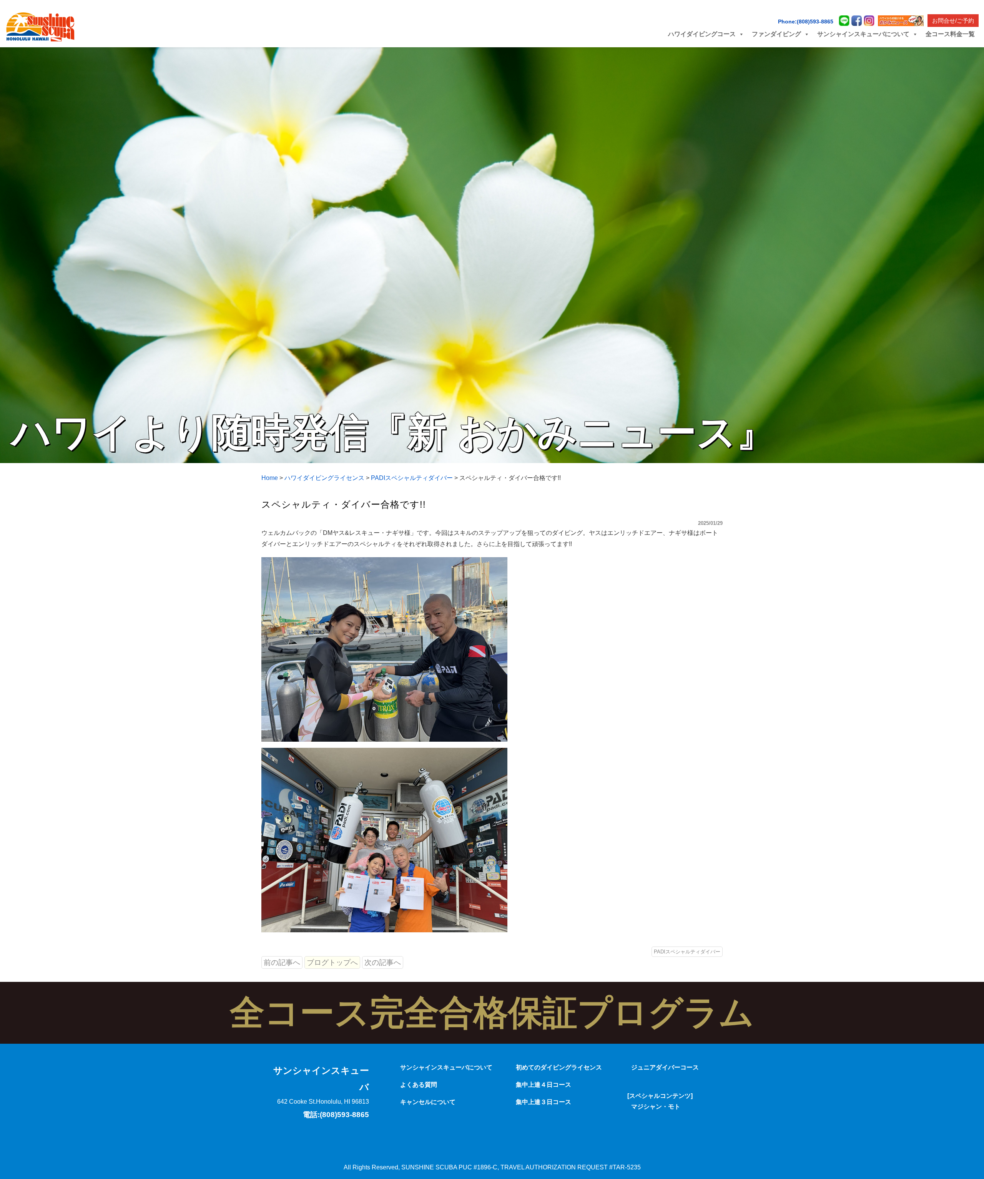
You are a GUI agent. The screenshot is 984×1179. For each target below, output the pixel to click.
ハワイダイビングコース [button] (702, 34)
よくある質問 (418, 1084)
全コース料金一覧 (950, 34)
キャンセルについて (427, 1102)
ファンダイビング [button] (776, 34)
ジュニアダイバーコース (665, 1067)
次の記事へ (382, 962)
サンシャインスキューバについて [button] (863, 34)
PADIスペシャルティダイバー (687, 952)
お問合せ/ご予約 (953, 20)
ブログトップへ (332, 962)
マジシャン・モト (655, 1106)
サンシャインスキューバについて (446, 1067)
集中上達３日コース (543, 1102)
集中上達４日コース (543, 1084)
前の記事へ (282, 962)
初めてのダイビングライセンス (559, 1067)
